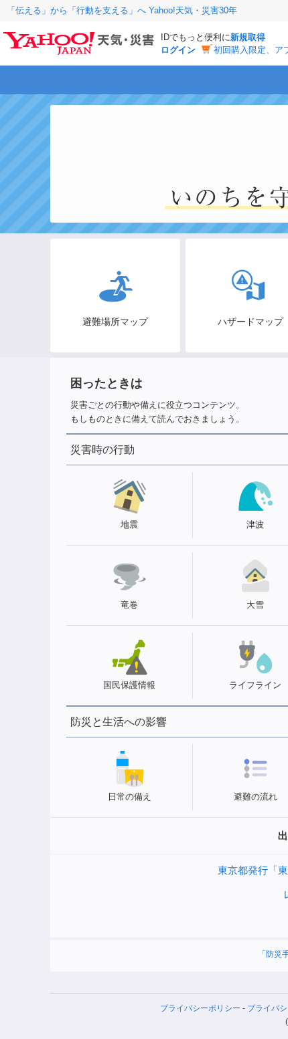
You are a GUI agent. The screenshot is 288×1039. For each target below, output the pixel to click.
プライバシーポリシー (200, 1008)
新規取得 (247, 37)
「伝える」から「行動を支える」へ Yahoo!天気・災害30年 (122, 10)
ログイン (178, 50)
